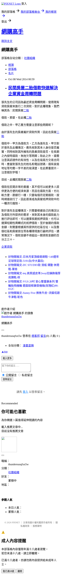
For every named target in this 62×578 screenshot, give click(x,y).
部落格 (12, 69)
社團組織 (29, 58)
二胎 (26, 110)
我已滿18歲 (8, 571)
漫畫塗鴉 (28, 345)
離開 (20, 571)
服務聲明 (37, 526)
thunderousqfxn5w (11, 316)
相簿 (11, 65)
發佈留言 (7, 379)
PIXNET (16, 522)
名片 (11, 73)
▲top (4, 351)
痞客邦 (36, 335)
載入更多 (7, 358)
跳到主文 (6, 41)
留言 (43, 335)
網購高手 (12, 31)
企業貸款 (6, 246)
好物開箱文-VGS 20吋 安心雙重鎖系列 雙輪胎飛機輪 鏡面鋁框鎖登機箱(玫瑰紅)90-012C (33, 285)
